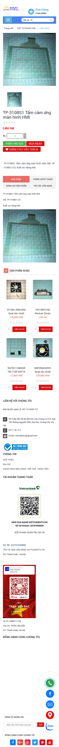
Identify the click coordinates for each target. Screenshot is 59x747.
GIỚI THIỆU (16, 179)
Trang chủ (8, 28)
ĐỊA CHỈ (6, 464)
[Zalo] (50, 726)
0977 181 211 (15, 429)
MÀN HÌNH (44, 28)
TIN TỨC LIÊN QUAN (43, 185)
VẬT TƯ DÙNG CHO (26, 28)
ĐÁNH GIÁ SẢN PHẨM (16, 185)
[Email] (50, 704)
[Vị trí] (50, 715)
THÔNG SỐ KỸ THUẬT (43, 179)
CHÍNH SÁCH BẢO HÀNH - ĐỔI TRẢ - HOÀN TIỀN (26, 468)
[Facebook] (50, 694)
